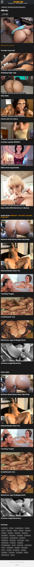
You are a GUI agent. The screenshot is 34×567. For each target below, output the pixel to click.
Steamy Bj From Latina (9, 119)
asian (27, 528)
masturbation (6, 545)
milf (14, 545)
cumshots (5, 538)
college (20, 535)
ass (4, 530)
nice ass (20, 545)
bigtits (4, 533)
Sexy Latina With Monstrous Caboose (15, 208)
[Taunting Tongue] (17, 283)
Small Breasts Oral (8, 317)
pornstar (25, 547)
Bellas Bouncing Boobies (10, 168)
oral (4, 547)
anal (12, 528)
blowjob (25, 533)
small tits (20, 552)
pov (4, 550)
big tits (11, 533)
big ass (28, 530)
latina (12, 45)
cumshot (28, 535)
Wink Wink (5, 96)
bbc (16, 530)
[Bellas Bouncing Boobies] (17, 155)
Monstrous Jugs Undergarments (13, 340)
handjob (13, 540)
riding (24, 550)
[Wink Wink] (17, 85)
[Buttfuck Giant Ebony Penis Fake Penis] (17, 229)
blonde (18, 533)
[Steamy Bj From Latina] (17, 108)
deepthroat (14, 538)
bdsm (21, 530)
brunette (5, 535)
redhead (17, 550)
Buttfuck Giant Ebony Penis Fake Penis (15, 239)
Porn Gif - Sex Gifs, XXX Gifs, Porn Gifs (13, 70)
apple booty (19, 528)
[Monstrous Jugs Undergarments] (17, 329)
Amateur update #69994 (10, 142)
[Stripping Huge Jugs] (17, 62)
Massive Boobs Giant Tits (10, 271)
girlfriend (5, 540)
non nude (28, 545)
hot (28, 540)
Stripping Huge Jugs (8, 73)
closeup (13, 535)
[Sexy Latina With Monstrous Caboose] (17, 188)
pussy (9, 550)
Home (17, 565)
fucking (23, 538)
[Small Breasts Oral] (17, 306)
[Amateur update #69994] (17, 131)
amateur (5, 45)
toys (13, 555)
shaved (12, 552)
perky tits (10, 547)
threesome (6, 555)
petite (17, 547)
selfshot (5, 552)
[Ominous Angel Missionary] (17, 352)
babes (10, 530)
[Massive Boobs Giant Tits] (17, 256)
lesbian (14, 543)
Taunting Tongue (7, 294)
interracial (5, 543)
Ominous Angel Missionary (11, 363)
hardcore (21, 540)
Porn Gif (18, 1)
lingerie (21, 543)
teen (26, 552)
